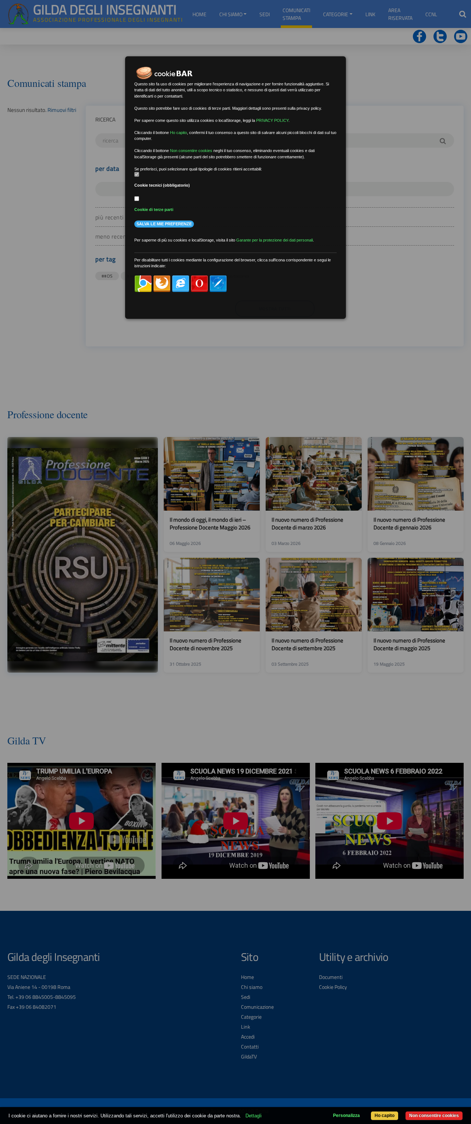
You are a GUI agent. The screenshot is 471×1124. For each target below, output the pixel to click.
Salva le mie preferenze (164, 224)
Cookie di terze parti (153, 209)
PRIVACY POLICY (272, 120)
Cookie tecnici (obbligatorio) (162, 185)
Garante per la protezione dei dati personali (274, 240)
